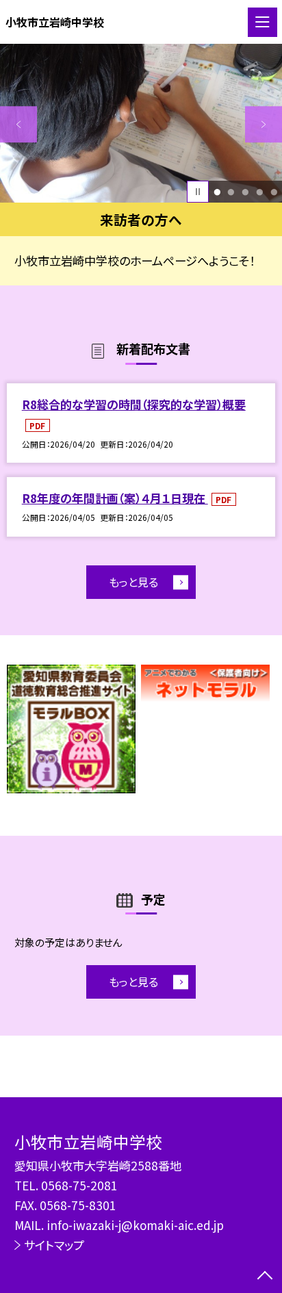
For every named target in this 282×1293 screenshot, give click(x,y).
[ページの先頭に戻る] (265, 1276)
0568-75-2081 (79, 1185)
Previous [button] (18, 124)
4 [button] (259, 192)
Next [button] (263, 124)
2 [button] (231, 192)
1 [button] (217, 192)
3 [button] (245, 192)
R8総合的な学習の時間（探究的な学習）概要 (134, 404)
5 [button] (273, 192)
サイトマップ (54, 1244)
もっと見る (133, 582)
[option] (141, 123)
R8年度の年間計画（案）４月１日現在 (115, 498)
